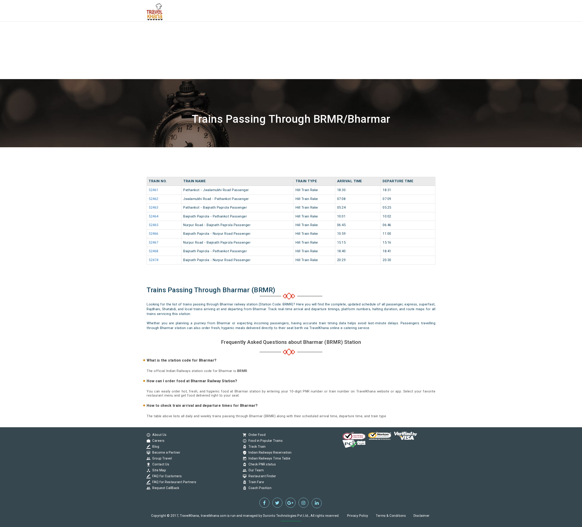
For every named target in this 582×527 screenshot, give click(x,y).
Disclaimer (422, 515)
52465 (153, 225)
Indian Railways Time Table (268, 458)
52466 (153, 234)
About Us (158, 435)
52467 (153, 242)
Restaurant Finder (261, 476)
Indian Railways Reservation (269, 452)
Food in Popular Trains (264, 440)
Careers (157, 440)
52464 (153, 216)
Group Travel (161, 458)
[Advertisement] (136, 32)
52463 (153, 207)
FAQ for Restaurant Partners (173, 482)
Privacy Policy (357, 515)
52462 (153, 199)
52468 (153, 251)
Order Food (256, 435)
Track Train (256, 446)
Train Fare (255, 482)
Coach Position (258, 488)
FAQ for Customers (166, 476)
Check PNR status (261, 464)
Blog (154, 446)
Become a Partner (165, 452)
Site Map (158, 470)
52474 (153, 260)
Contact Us (159, 464)
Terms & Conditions (391, 515)
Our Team (255, 470)
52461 (153, 190)
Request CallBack (164, 488)
